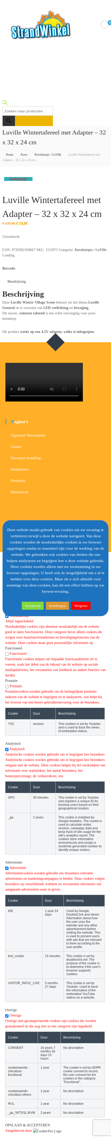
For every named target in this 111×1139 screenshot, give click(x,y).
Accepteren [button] (33, 606)
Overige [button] (11, 1010)
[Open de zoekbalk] (5, 104)
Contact (16, 447)
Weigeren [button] (81, 606)
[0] (104, 25)
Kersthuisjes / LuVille (48, 154)
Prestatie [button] (11, 681)
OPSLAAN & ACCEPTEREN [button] (27, 1125)
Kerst (24, 154)
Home (9, 154)
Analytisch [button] (13, 744)
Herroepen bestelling (26, 458)
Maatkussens (20, 469)
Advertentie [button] (13, 862)
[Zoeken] (9, 121)
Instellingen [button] (57, 606)
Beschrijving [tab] (16, 281)
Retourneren (19, 492)
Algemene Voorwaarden (28, 435)
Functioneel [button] (13, 648)
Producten (18, 481)
